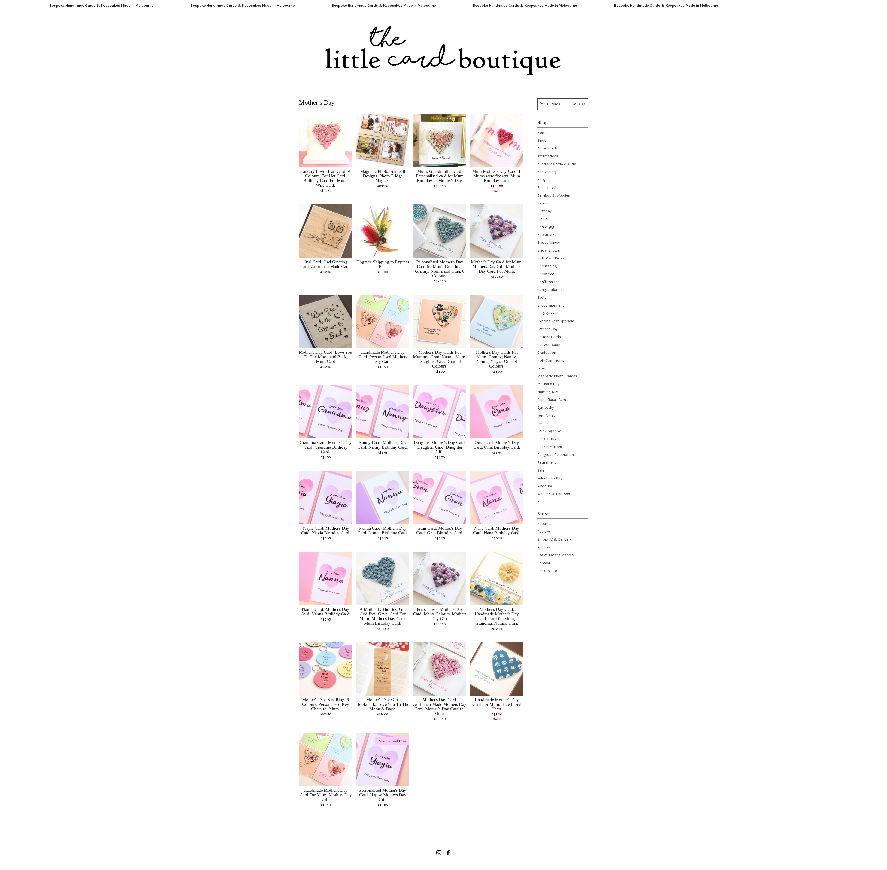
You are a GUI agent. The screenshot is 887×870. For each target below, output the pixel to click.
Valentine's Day (549, 478)
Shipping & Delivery (554, 539)
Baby (541, 179)
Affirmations (547, 156)
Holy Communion (552, 360)
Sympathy (545, 407)
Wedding (544, 486)
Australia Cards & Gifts (556, 164)
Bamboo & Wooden (553, 195)
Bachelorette (547, 187)
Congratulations (551, 289)
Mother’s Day (548, 384)
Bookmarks (546, 234)
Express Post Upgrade (555, 321)
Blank (542, 219)
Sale (540, 470)
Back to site (547, 571)
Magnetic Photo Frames (557, 376)
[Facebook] (448, 852)
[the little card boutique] (444, 51)
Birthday (544, 211)
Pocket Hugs (548, 439)
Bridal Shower (549, 250)
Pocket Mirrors (549, 446)
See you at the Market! (555, 555)
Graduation (546, 352)
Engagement (548, 313)
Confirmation (548, 282)
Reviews (544, 531)
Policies (543, 547)
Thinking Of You (550, 431)
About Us (545, 523)
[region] (443, 5)
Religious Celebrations (556, 454)
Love (541, 368)
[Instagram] (438, 852)
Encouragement (550, 305)
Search (542, 140)
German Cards (549, 337)
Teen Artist (546, 415)
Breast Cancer (548, 242)
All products (547, 148)
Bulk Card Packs (551, 258)
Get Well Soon (548, 344)
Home (542, 132)
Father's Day (547, 329)
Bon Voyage (546, 227)
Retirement (546, 462)
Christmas (546, 274)
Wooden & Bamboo (553, 494)
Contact (543, 563)
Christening (547, 266)
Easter (542, 297)
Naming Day (547, 391)
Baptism (544, 203)
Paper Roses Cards (552, 399)
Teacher (543, 423)
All (539, 501)
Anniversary (546, 172)
